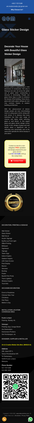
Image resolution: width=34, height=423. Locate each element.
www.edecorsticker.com (22, 413)
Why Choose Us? (17, 9)
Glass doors (25, 99)
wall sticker (8, 115)
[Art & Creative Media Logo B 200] (8, 17)
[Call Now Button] (4, 419)
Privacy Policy (26, 415)
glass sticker (18, 113)
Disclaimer (18, 415)
